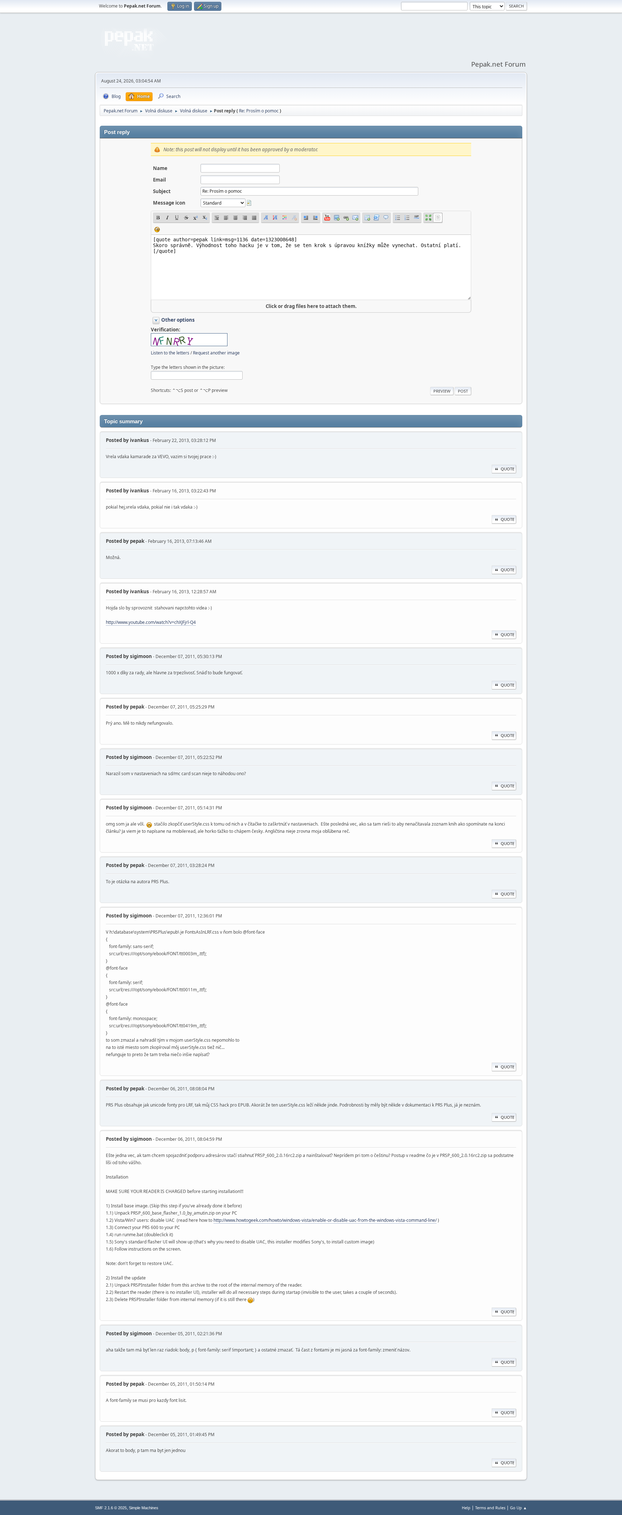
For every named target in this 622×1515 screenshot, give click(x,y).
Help (466, 1507)
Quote (507, 469)
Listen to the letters (170, 353)
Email (159, 179)
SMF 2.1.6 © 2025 (111, 1508)
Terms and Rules (490, 1507)
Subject (162, 191)
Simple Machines (143, 1508)
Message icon (169, 203)
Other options (178, 320)
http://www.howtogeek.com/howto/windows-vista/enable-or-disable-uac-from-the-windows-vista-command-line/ (325, 1220)
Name (160, 168)
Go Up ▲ (518, 1507)
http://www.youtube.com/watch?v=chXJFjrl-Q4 (151, 622)
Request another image (216, 353)
